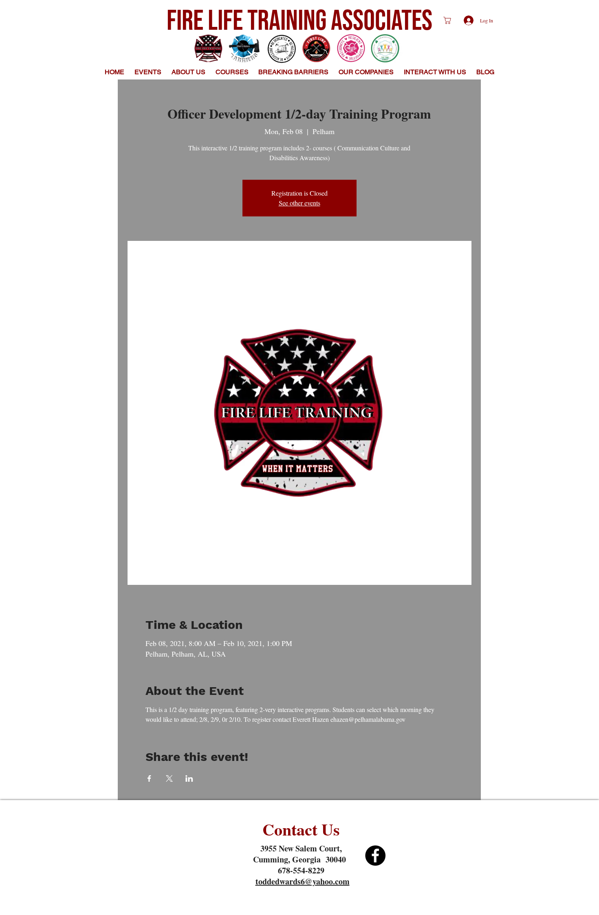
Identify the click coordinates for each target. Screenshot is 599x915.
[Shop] (447, 20)
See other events (299, 202)
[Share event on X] (169, 778)
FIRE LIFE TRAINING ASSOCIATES (299, 21)
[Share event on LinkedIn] (189, 778)
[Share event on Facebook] (149, 778)
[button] (189, 72)
